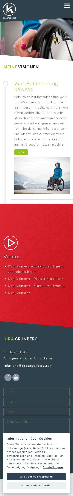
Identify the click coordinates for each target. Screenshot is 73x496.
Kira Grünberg (19, 293)
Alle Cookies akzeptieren (36, 476)
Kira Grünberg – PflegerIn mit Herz (35, 279)
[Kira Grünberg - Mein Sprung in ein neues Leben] (9, 18)
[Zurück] (4, 39)
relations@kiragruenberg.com (28, 366)
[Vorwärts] (68, 39)
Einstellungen (53, 467)
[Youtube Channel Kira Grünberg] (15, 377)
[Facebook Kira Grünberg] (8, 377)
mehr (21, 152)
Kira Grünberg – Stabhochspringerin (36, 286)
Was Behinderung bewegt (36, 86)
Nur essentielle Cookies (36, 485)
